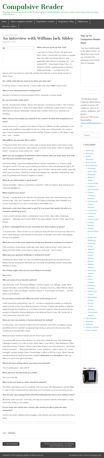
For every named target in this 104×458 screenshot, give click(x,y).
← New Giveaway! (11, 444)
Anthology (90, 150)
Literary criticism (92, 327)
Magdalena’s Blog (66, 22)
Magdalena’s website (45, 22)
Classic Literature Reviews (91, 195)
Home (4, 22)
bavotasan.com (96, 455)
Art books (89, 153)
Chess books (93, 183)
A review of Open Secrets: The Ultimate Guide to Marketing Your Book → (59, 445)
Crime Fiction (93, 219)
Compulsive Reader (33, 7)
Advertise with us (9, 26)
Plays (90, 276)
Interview (11, 433)
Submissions (83, 22)
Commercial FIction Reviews (92, 204)
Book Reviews (91, 165)
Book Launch (91, 162)
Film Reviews (91, 318)
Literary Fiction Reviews (91, 255)
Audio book (92, 171)
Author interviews (10, 35)
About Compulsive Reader (22, 22)
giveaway (89, 321)
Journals (91, 249)
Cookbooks (92, 210)
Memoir (91, 261)
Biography (92, 174)
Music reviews (91, 330)
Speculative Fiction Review (92, 300)
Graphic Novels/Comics (93, 231)
